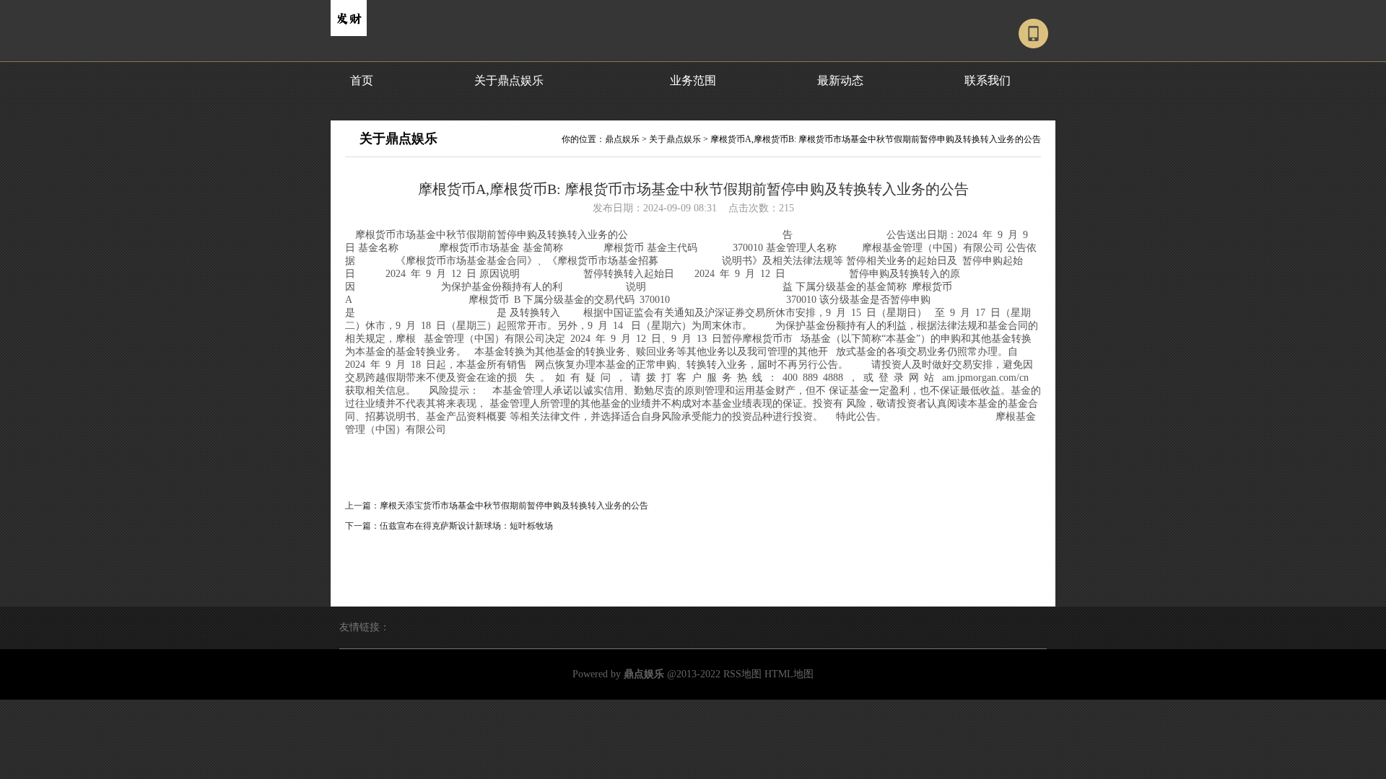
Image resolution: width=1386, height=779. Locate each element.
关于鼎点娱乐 (509, 80)
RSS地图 (742, 674)
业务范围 (693, 80)
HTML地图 (789, 674)
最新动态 (840, 80)
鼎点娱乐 (622, 139)
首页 (361, 80)
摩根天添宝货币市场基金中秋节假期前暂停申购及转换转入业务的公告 (514, 506)
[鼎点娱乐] (349, 33)
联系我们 (987, 80)
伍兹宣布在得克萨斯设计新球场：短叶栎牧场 (466, 526)
